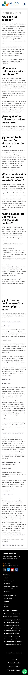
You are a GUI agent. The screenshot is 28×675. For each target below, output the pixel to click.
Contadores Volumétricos (11, 586)
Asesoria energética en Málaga (12, 636)
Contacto (6, 601)
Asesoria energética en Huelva (12, 630)
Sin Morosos (7, 591)
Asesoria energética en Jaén (11, 633)
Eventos (6, 606)
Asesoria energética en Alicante (12, 620)
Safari (4, 296)
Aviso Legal (14, 659)
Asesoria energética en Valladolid (12, 644)
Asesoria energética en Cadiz (11, 622)
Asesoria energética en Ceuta (11, 625)
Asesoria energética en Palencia (12, 638)
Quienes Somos (8, 598)
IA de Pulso (7, 583)
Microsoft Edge (7, 294)
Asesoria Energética (9, 580)
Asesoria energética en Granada (12, 628)
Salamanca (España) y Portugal (12, 614)
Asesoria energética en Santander (13, 641)
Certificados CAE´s (9, 589)
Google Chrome (7, 289)
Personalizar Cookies (18, 256)
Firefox (5, 287)
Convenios (7, 604)
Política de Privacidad (14, 663)
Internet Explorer (7, 291)
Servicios (6, 578)
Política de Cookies (10, 261)
